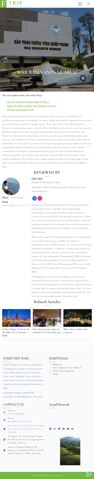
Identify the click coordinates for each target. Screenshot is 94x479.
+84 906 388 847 (16, 414)
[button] (80, 4)
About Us (57, 365)
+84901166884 (17, 198)
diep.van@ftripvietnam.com (15, 205)
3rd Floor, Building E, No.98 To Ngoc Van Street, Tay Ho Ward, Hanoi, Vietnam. (26, 429)
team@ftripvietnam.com (19, 421)
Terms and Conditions (63, 371)
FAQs (55, 374)
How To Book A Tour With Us (67, 368)
